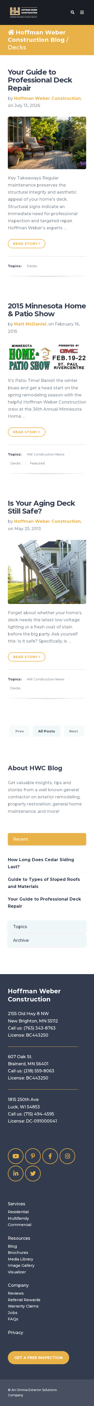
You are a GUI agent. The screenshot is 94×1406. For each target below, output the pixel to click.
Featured (37, 463)
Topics (20, 926)
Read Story (25, 243)
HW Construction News (45, 454)
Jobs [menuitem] (12, 1312)
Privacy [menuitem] (15, 1332)
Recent (20, 839)
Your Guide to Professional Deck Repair (40, 80)
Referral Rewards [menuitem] (24, 1300)
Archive (21, 940)
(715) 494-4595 (39, 1114)
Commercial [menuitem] (19, 1224)
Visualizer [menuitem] (17, 1272)
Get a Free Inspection (38, 1357)
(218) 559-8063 (39, 1070)
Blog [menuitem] (12, 1246)
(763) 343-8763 (40, 1028)
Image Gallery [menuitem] (21, 1265)
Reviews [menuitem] (16, 1293)
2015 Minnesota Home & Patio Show (47, 310)
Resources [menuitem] (19, 1238)
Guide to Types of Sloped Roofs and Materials (44, 883)
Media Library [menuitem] (20, 1259)
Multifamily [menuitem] (18, 1218)
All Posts (46, 731)
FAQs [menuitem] (13, 1319)
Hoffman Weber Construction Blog (37, 36)
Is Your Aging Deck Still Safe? (41, 507)
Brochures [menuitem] (18, 1252)
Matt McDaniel (30, 324)
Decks (32, 266)
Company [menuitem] (18, 1285)
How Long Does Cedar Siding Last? (41, 863)
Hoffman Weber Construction (47, 98)
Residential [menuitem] (18, 1211)
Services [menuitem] (16, 1203)
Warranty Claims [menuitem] (23, 1306)
